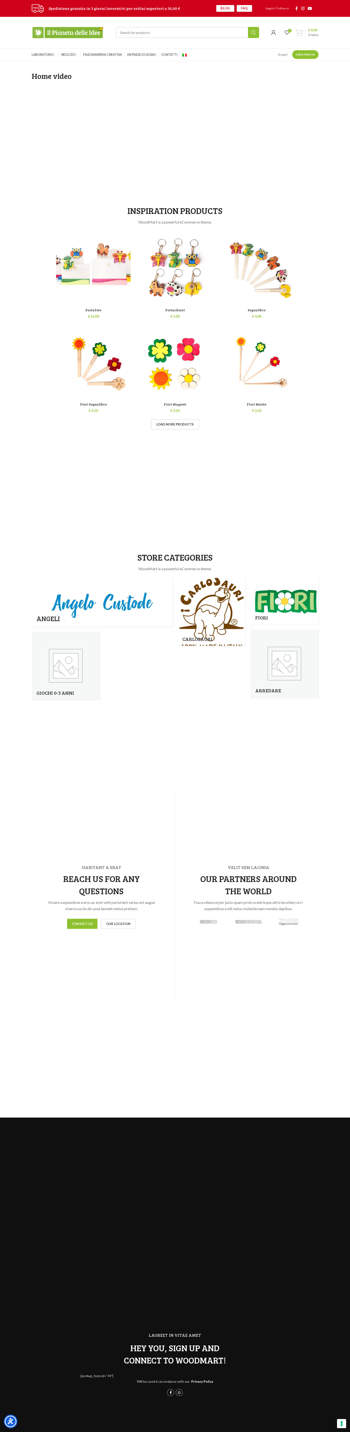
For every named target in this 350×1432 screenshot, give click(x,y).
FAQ (244, 8)
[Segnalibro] (256, 268)
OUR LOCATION (118, 924)
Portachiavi (175, 310)
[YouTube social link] (309, 8)
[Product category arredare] (284, 664)
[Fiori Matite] (256, 362)
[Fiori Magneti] (175, 362)
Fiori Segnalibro (93, 404)
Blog (225, 8)
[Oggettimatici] (288, 922)
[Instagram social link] (302, 8)
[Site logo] (38, 8)
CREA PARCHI (305, 54)
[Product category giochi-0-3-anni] (66, 666)
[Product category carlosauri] (212, 612)
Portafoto (93, 310)
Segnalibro (257, 310)
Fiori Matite (256, 404)
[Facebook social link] (296, 8)
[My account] (273, 32)
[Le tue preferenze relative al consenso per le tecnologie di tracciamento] (341, 1423)
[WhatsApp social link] (179, 1392)
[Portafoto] (93, 268)
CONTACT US (82, 924)
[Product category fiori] (284, 601)
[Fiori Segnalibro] (93, 362)
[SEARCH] (253, 32)
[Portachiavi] (175, 268)
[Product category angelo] (102, 602)
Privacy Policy (202, 1381)
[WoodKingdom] (249, 922)
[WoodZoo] (208, 922)
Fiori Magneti (175, 404)
